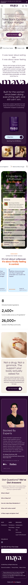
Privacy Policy (15, 567)
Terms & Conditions (5, 567)
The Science (12, 525)
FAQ (17, 529)
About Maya (12, 527)
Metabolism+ (4, 525)
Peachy (19, 582)
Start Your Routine (13, 388)
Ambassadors (19, 525)
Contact (18, 527)
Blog (10, 529)
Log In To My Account (21, 534)
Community (18, 532)
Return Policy (22, 567)
